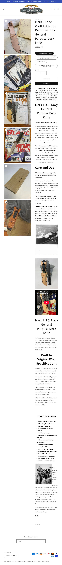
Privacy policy (37, 561)
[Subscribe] (43, 541)
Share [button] (38, 524)
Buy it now (46, 83)
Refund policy (30, 561)
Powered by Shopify (21, 561)
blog (36, 515)
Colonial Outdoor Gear (12, 561)
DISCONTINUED (41, 61)
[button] (3, 9)
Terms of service (45, 561)
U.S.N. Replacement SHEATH (44, 53)
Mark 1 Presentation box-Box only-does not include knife (46, 57)
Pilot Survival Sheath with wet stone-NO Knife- (46, 66)
